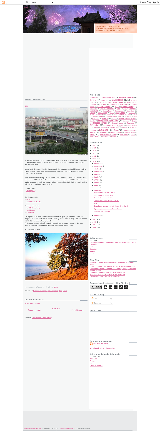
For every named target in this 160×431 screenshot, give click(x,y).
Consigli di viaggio (40, 291)
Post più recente (34, 310)
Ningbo (92, 121)
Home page (56, 308)
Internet (100, 114)
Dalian (117, 107)
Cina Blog (93, 249)
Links (65, 291)
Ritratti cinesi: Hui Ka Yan (103, 198)
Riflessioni (94, 125)
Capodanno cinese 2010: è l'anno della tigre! (111, 206)
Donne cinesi (127, 107)
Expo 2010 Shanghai (107, 108)
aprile (96, 185)
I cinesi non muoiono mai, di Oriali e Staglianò (107, 272)
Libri (101, 116)
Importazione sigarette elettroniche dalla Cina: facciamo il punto (112, 263)
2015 (94, 148)
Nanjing (114, 118)
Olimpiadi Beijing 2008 (108, 121)
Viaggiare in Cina (130, 132)
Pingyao (126, 121)
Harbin (28, 193)
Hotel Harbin (30, 210)
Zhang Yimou (95, 136)
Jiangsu (109, 114)
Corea (92, 253)
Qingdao (134, 121)
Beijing (93, 100)
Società (103, 130)
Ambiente (93, 97)
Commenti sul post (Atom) (42, 318)
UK (91, 363)
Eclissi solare (93, 108)
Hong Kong (120, 113)
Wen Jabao (124, 134)
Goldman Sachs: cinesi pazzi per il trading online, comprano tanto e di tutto (113, 269)
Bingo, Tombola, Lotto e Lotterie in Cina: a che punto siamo (112, 266)
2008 (94, 222)
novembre (98, 166)
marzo (97, 188)
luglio (96, 177)
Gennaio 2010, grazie (102, 211)
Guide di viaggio (96, 365)
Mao (135, 116)
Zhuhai (113, 136)
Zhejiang (105, 136)
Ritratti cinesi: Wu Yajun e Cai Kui (106, 201)
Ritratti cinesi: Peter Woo (103, 195)
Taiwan (92, 132)
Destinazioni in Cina (33, 201)
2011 (94, 159)
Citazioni (103, 104)
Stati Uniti (93, 358)
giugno (97, 180)
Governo (94, 111)
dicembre (98, 163)
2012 (94, 156)
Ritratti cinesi (131, 125)
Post (95, 299)
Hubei (92, 114)
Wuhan (133, 134)
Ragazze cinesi (99, 123)
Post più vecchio (78, 310)
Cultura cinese (104, 107)
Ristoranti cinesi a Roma (114, 125)
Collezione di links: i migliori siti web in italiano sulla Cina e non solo (113, 243)
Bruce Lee (105, 100)
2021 (94, 145)
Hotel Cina (30, 212)
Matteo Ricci (95, 118)
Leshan (135, 114)
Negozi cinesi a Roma (127, 118)
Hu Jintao (132, 113)
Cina (91, 246)
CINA (26, 7)
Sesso (95, 127)
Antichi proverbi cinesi (108, 97)
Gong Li (132, 108)
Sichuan (93, 130)
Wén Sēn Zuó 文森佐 (100, 343)
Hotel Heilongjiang (33, 208)
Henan (112, 113)
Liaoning (94, 116)
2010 (94, 161)
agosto (97, 174)
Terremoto (103, 132)
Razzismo (130, 123)
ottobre (97, 169)
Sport (116, 130)
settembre (98, 171)
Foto (118, 108)
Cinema (93, 104)
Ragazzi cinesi (117, 123)
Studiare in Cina (129, 130)
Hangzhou (130, 111)
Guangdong (107, 111)
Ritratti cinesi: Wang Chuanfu (105, 192)
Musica (105, 118)
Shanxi (132, 127)
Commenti (97, 303)
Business (117, 100)
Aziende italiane (126, 97)
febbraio (97, 190)
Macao (129, 116)
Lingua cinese (111, 116)
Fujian (125, 108)
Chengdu (130, 102)
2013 (94, 153)
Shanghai (113, 127)
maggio (97, 182)
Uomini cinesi (115, 132)
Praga (92, 361)
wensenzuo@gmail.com (32, 428)
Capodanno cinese (115, 102)
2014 (94, 150)
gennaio (97, 215)
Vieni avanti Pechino (108, 134)
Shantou (124, 127)
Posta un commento (32, 303)
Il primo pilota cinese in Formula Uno (108, 209)
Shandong (104, 127)
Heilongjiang (30, 191)
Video (92, 134)
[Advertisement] (80, 40)
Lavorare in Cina (124, 114)
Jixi (26, 106)
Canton (101, 102)
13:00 (56, 287)
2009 (94, 219)
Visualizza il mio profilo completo (102, 348)
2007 (94, 225)
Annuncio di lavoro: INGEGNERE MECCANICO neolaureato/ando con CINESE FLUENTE (107, 275)
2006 (94, 227)
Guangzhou (119, 111)
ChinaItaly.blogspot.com (66, 428)
